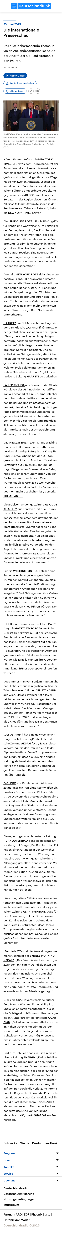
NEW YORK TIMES (19, 212)
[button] (5, 6)
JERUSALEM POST (20, 221)
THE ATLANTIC (30, 442)
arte (48, 1214)
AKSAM (26, 743)
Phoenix (37, 1214)
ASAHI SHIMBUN (34, 911)
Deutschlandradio (15, 1188)
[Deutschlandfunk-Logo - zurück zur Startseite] (31, 6)
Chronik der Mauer (16, 1220)
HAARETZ (9, 323)
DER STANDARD (45, 690)
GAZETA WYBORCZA (28, 628)
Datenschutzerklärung (18, 1193)
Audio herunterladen (21, 83)
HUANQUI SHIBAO (15, 840)
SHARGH (29, 1057)
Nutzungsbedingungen (19, 1199)
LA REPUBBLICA (14, 385)
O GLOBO (9, 783)
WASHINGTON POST (26, 570)
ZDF (27, 1214)
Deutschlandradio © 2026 (21, 1225)
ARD (19, 1214)
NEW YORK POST (27, 274)
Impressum (11, 1204)
